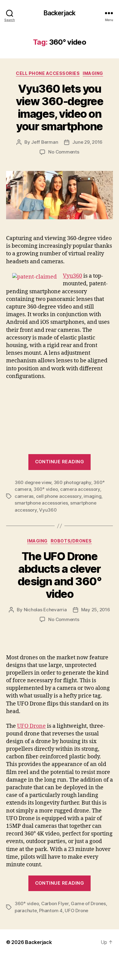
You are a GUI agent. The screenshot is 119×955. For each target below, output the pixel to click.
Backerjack (59, 13)
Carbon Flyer (55, 903)
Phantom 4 (51, 910)
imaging (92, 496)
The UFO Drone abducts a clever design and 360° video (60, 575)
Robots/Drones (71, 540)
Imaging (93, 73)
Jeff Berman (44, 142)
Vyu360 (72, 275)
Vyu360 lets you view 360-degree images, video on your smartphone (59, 107)
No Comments (63, 152)
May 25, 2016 (95, 610)
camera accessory (80, 489)
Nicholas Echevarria (45, 610)
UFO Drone (31, 726)
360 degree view (33, 482)
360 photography (72, 482)
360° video (46, 489)
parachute (26, 910)
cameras (24, 496)
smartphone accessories (41, 503)
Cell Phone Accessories (48, 73)
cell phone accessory (58, 496)
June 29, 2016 (87, 142)
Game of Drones (88, 903)
